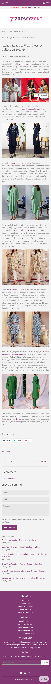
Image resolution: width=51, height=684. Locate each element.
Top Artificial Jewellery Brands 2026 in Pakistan (19, 540)
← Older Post (7, 461)
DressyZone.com (26, 679)
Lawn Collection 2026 (25, 624)
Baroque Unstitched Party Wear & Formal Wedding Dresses (24, 578)
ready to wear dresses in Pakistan (28, 109)
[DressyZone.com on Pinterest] (25, 673)
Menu (7, 3)
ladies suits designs (14, 419)
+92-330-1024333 (34, 8)
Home (4, 31)
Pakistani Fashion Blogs (17, 31)
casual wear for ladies (29, 238)
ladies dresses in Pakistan (16, 290)
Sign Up (45, 662)
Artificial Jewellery (25, 621)
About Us (25, 600)
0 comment (6, 452)
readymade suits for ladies (21, 163)
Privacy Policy (25, 609)
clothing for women (26, 64)
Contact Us (25, 603)
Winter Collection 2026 (25, 633)
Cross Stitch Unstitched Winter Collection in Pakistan (22, 564)
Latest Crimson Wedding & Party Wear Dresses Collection (23, 571)
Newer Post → (43, 461)
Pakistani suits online (21, 230)
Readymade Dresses (25, 631)
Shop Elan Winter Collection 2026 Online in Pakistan (21, 547)
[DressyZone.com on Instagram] (29, 673)
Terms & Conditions (25, 613)
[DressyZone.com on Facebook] (21, 673)
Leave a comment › (9, 479)
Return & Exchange (25, 606)
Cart (47, 3)
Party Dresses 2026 (25, 627)
